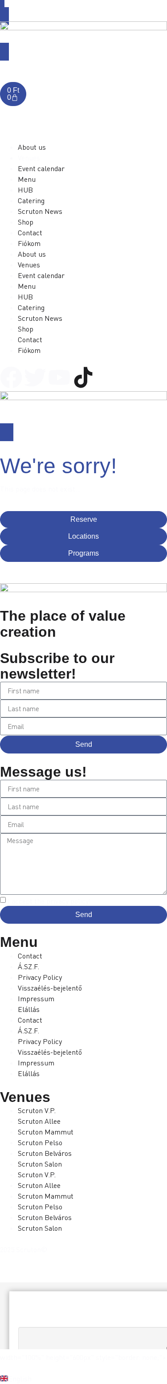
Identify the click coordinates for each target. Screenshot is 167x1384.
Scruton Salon (40, 1163)
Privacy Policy (40, 977)
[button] (83, 1378)
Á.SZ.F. (28, 966)
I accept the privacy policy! (49, 901)
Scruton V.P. (37, 1110)
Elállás (29, 1009)
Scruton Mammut (45, 1131)
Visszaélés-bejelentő (50, 987)
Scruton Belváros (45, 1153)
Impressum (36, 998)
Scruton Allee (39, 1121)
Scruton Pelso (40, 1142)
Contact (30, 955)
